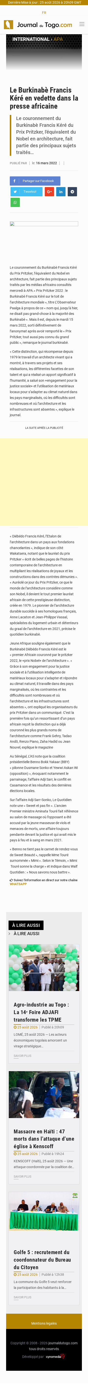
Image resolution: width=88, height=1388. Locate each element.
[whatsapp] (15, 202)
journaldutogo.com (62, 1343)
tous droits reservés (44, 1349)
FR (44, 13)
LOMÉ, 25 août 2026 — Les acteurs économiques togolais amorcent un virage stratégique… (40, 1040)
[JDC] (38, 24)
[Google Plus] (49, 191)
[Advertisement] (44, 482)
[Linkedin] (61, 191)
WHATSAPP (18, 884)
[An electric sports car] (44, 967)
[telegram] (72, 191)
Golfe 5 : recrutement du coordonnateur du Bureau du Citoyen (42, 1259)
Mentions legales (44, 1323)
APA (58, 39)
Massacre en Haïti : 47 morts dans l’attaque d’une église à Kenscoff (44, 1139)
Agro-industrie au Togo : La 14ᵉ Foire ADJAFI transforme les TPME (41, 1012)
